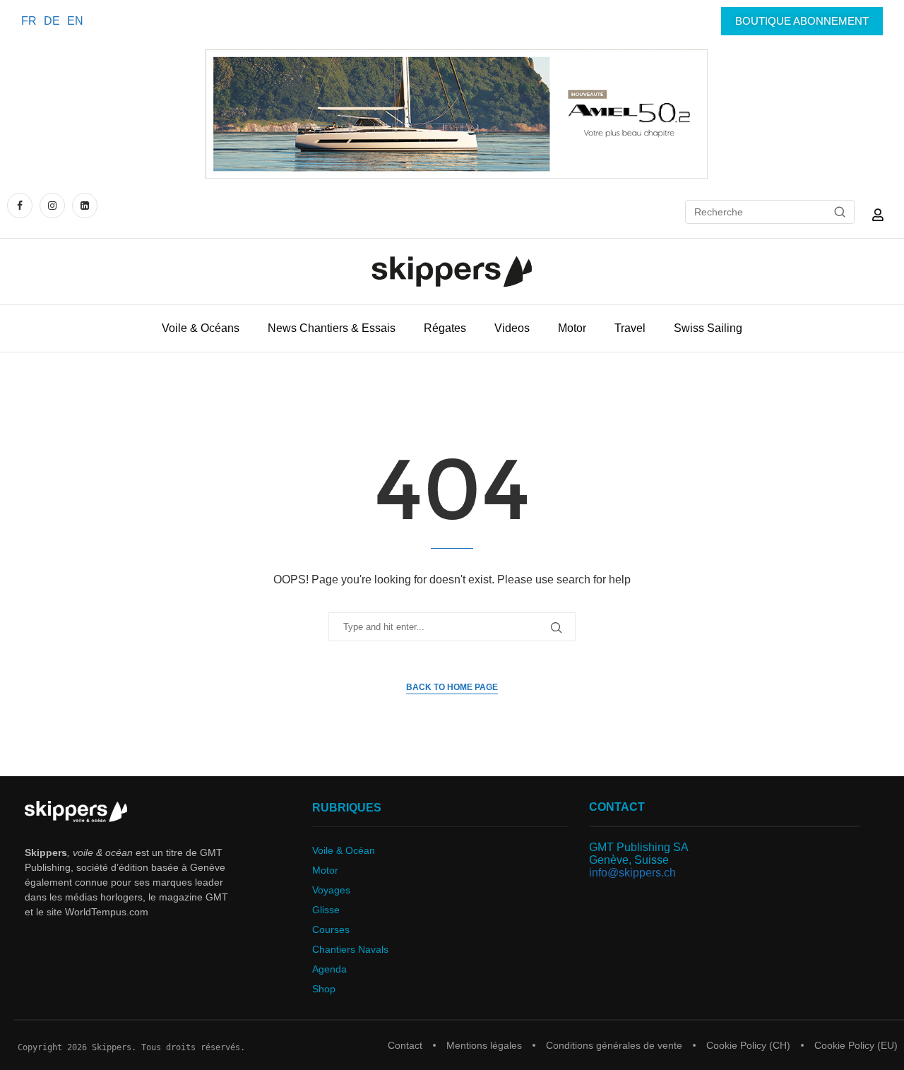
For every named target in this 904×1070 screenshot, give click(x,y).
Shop (323, 989)
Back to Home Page (452, 687)
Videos (512, 328)
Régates (445, 328)
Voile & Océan (343, 850)
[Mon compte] (878, 214)
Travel (630, 328)
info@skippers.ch (632, 873)
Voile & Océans (200, 328)
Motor (572, 328)
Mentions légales (484, 1045)
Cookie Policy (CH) (748, 1045)
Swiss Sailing (708, 328)
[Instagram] (52, 205)
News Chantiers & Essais (332, 328)
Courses (331, 929)
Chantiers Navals (350, 949)
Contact (405, 1045)
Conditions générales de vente (614, 1045)
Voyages (331, 890)
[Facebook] (21, 205)
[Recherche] (840, 212)
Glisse (326, 910)
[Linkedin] (85, 205)
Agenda (329, 969)
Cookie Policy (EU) (856, 1045)
